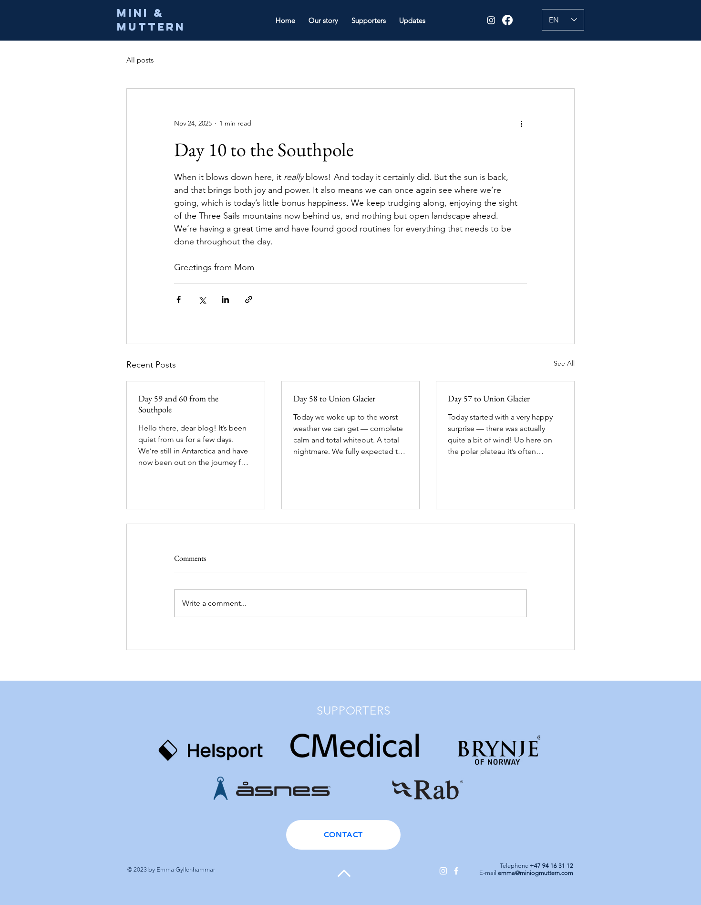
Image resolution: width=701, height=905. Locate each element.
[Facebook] (507, 20)
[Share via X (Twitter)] (201, 299)
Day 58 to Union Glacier (334, 398)
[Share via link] (248, 299)
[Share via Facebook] (178, 299)
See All (564, 363)
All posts (140, 59)
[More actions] (521, 123)
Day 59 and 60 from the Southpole (178, 404)
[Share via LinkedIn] (225, 299)
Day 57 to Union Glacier (489, 398)
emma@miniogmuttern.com (535, 872)
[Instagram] (491, 20)
